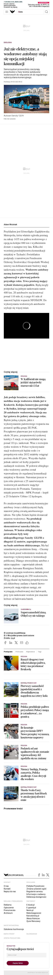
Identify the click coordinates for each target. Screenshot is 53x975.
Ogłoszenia (9, 907)
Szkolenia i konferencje (14, 929)
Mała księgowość (33, 913)
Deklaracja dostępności (36, 897)
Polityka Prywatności (35, 886)
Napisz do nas (10, 891)
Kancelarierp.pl (32, 916)
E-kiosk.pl (30, 905)
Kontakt (7, 889)
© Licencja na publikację (15, 633)
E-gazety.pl (31, 907)
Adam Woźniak (10, 224)
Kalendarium (31, 934)
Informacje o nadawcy (36, 894)
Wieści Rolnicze (33, 918)
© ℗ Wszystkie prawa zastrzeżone (19, 635)
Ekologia (8, 42)
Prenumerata (9, 910)
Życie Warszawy (33, 921)
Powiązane (8, 652)
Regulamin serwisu (34, 891)
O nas (6, 886)
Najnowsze (30, 652)
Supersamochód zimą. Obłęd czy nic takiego (33, 614)
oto (20, 11)
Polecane (19, 652)
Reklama (7, 905)
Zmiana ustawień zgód (36, 889)
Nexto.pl (29, 910)
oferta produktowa (12, 938)
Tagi (39, 652)
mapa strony (9, 934)
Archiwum (8, 913)
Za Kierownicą (26, 609)
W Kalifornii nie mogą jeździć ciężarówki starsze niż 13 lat (33, 382)
